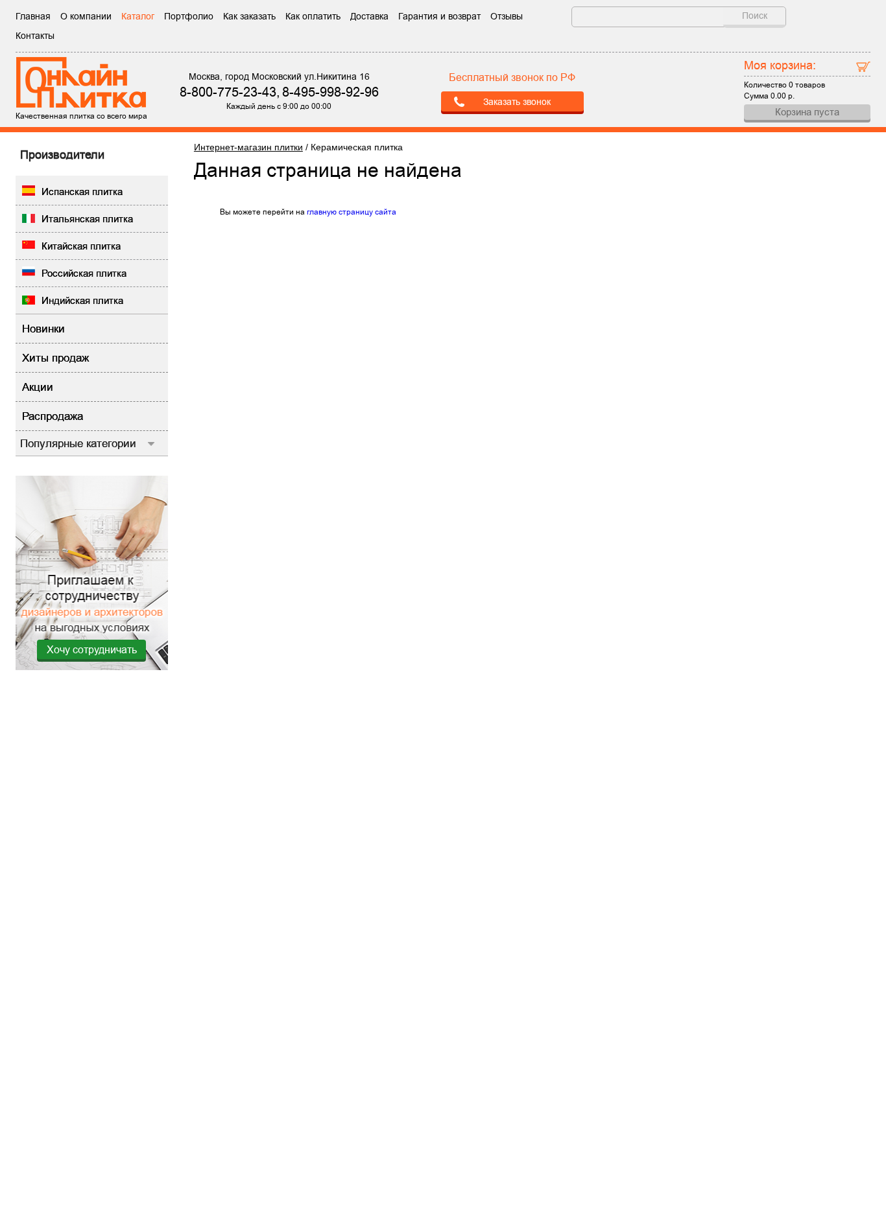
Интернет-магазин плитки (248, 147)
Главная (33, 16)
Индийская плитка (82, 300)
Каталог (137, 16)
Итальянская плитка (87, 219)
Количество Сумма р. (784, 79)
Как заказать (249, 16)
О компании (86, 16)
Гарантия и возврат (439, 16)
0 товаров (807, 85)
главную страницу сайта (351, 212)
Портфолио (188, 16)
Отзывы (506, 16)
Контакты (35, 35)
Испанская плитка (82, 191)
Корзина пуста (807, 112)
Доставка (369, 16)
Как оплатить (313, 16)
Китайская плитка (81, 246)
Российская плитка (84, 273)
